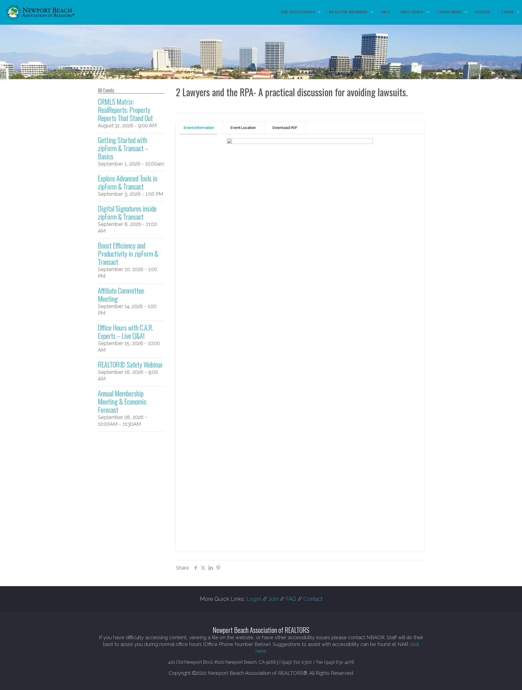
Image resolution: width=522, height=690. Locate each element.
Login (254, 599)
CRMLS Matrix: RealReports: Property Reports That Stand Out (125, 110)
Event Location (243, 128)
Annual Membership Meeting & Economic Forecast (122, 401)
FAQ (291, 599)
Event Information (199, 128)
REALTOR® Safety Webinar (130, 364)
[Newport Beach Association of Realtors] (39, 12)
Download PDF (284, 128)
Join (273, 599)
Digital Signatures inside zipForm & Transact (127, 212)
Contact (312, 599)
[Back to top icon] (496, 679)
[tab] (199, 128)
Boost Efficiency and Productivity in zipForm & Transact (128, 253)
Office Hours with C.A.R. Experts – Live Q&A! (125, 331)
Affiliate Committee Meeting (121, 294)
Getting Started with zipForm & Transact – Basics (123, 148)
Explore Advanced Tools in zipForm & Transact (127, 182)
